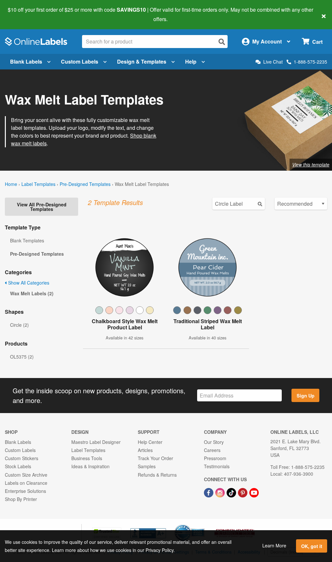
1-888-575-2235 (310, 61)
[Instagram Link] (220, 492)
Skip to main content (23, 14)
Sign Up (305, 395)
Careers (212, 450)
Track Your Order (155, 458)
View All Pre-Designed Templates (41, 206)
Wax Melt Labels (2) (31, 293)
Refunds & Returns (157, 474)
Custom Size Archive (26, 474)
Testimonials (217, 466)
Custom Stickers (21, 458)
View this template (310, 164)
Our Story (214, 442)
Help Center (150, 442)
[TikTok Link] (232, 492)
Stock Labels (18, 466)
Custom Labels (79, 61)
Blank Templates (27, 240)
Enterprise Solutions (25, 491)
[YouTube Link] (254, 492)
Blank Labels (26, 61)
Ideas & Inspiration (90, 466)
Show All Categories (28, 282)
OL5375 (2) (22, 356)
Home (11, 184)
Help (190, 61)
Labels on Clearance (26, 483)
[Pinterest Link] (243, 492)
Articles (145, 450)
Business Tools (86, 458)
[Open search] (222, 42)
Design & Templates (141, 61)
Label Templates (38, 184)
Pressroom (215, 458)
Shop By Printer (21, 499)
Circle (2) (19, 325)
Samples (147, 466)
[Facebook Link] (209, 492)
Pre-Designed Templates (85, 184)
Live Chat (273, 61)
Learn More (274, 545)
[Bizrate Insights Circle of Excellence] (202, 525)
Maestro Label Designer (96, 442)
